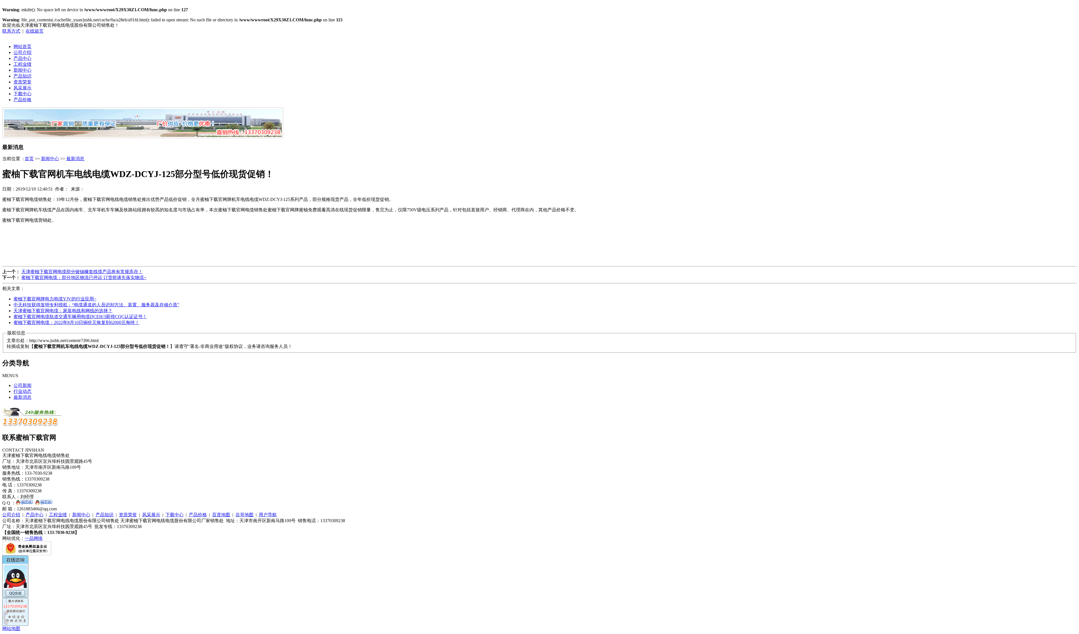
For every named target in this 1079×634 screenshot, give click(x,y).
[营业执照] (26, 553)
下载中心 (22, 93)
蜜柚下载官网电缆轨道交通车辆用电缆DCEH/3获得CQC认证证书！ (80, 316)
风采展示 (22, 87)
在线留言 (35, 31)
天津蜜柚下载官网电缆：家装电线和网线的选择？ (62, 310)
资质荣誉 (22, 82)
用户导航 (268, 514)
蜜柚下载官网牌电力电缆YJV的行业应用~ (54, 298)
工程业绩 (22, 64)
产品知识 (22, 76)
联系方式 (11, 31)
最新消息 (75, 158)
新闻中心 (22, 70)
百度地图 (221, 514)
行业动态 (22, 391)
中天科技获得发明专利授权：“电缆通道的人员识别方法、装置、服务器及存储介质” (96, 304)
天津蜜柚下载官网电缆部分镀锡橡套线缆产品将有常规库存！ (82, 271)
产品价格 (22, 99)
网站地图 (11, 628)
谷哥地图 (244, 514)
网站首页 (22, 46)
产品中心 (22, 58)
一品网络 (34, 538)
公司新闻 (22, 385)
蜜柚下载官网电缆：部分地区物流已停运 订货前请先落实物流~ (83, 277)
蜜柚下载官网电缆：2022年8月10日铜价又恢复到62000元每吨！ (76, 322)
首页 (29, 158)
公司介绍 (22, 52)
